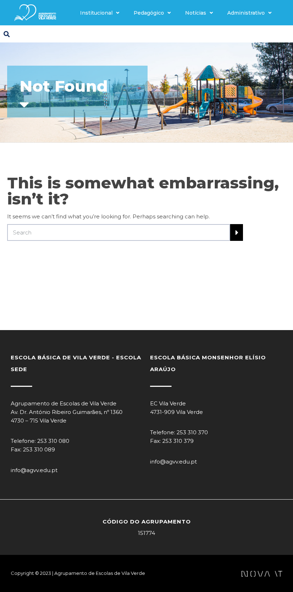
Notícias (195, 13)
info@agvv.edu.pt (34, 470)
